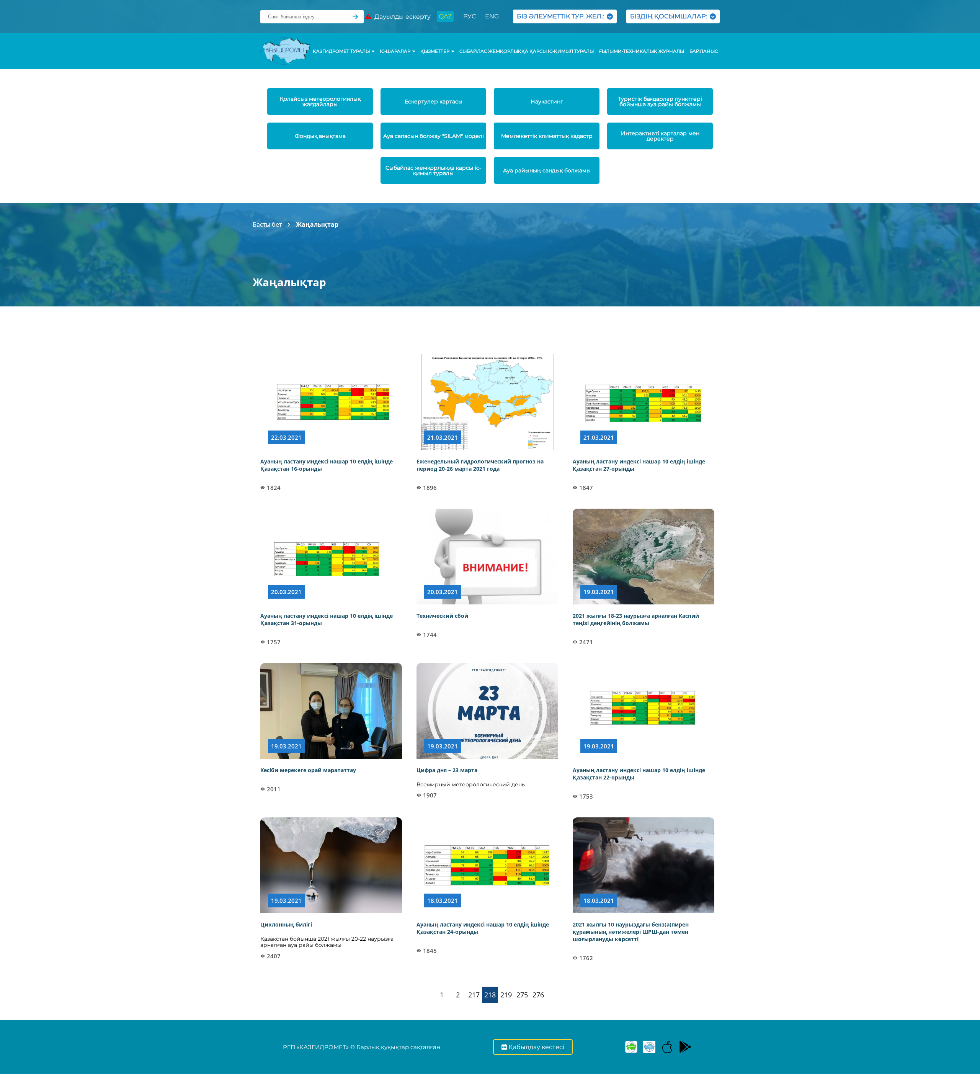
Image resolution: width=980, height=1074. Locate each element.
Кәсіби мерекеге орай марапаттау (308, 770)
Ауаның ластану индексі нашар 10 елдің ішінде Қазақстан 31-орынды (326, 619)
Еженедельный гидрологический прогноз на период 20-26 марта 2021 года (480, 465)
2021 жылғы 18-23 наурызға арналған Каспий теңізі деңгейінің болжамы (636, 619)
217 (474, 994)
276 (538, 994)
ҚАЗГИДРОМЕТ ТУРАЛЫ (341, 51)
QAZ (445, 16)
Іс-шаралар (395, 51)
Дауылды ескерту (401, 16)
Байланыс (703, 51)
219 (506, 994)
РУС (469, 16)
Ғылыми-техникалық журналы (641, 51)
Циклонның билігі (286, 924)
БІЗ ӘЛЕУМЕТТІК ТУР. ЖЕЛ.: (562, 16)
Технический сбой (442, 615)
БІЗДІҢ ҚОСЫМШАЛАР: (670, 16)
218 (490, 994)
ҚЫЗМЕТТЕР (434, 51)
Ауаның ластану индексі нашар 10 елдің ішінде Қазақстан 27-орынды (639, 465)
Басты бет (267, 224)
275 (522, 994)
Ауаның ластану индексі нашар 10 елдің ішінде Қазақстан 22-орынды (639, 773)
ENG (492, 16)
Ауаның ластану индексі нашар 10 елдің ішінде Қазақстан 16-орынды (326, 465)
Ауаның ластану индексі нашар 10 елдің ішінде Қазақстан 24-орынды (482, 928)
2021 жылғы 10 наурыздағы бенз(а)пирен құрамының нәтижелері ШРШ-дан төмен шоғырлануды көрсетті (631, 932)
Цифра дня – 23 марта (446, 770)
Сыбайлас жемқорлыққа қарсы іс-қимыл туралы (526, 51)
